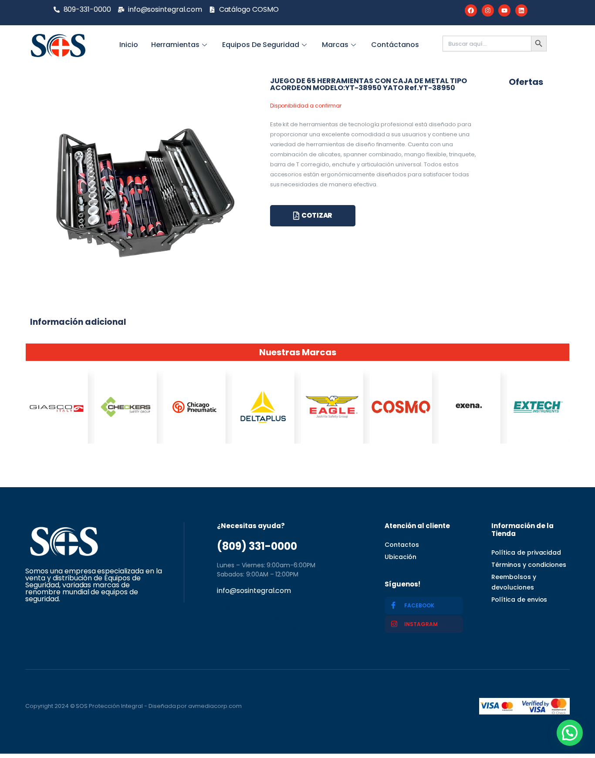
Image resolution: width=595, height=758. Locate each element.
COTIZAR (316, 215)
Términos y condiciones (528, 564)
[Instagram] (488, 10)
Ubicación (400, 556)
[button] (570, 733)
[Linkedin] (521, 10)
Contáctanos (395, 45)
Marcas (335, 45)
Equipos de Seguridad (260, 45)
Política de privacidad (526, 552)
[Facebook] (471, 10)
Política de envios (519, 599)
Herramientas (175, 45)
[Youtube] (504, 10)
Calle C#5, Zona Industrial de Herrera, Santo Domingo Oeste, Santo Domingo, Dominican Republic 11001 (283, 618)
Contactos (402, 544)
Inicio (128, 45)
